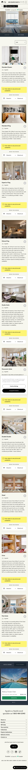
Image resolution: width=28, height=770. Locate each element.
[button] (7, 664)
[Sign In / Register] (2, 2)
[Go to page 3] (15, 63)
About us (3, 719)
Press (8, 760)
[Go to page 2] (14, 491)
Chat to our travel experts (21, 767)
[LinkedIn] (16, 751)
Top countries (4, 727)
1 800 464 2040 (19, 713)
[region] (14, 385)
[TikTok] (19, 751)
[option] (14, 684)
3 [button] (16, 703)
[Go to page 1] (13, 491)
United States (16, 24)
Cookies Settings (14, 386)
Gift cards (19, 760)
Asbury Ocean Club (9, 692)
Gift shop (3, 724)
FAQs (5, 760)
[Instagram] (8, 751)
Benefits (3, 722)
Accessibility (24, 760)
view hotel (14, 697)
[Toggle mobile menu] (26, 2)
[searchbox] (23, 6)
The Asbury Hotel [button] (11, 6)
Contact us (4, 737)
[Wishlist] (21, 2)
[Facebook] (12, 751)
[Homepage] (14, 2)
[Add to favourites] (3, 26)
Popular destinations (6, 732)
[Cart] (23, 2)
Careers (14, 760)
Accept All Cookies (14, 390)
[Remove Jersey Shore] (5, 6)
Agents (10, 760)
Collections (4, 729)
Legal (2, 760)
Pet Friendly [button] (25, 67)
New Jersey (8, 24)
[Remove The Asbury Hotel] (17, 6)
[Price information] (27, 30)
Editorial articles (5, 734)
